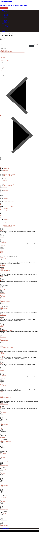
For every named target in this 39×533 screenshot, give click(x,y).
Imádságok (5, 16)
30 (0, 215)
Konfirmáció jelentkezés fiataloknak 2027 (6, 51)
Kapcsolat (7, 528)
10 (0, 186)
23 (0, 204)
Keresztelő (5, 24)
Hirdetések (5, 20)
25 (0, 209)
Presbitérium (6, 12)
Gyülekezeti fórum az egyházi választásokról (10, 206)
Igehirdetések (6, 15)
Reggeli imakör (2, 57)
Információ (3, 28)
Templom (1, 280)
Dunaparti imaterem (3, 242)
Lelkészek (5, 11)
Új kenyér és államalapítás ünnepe (9, 201)
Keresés (1, 44)
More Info (1, 244)
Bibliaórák (5, 17)
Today (1, 115)
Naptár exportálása (6, 22)
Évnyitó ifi (1, 70)
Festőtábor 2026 (2, 53)
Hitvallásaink (6, 14)
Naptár (5, 21)
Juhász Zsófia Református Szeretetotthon (6, 356)
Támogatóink (4, 31)
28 (0, 167)
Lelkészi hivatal (2, 230)
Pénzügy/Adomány (3, 528)
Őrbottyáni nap (5, 208)
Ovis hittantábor (5, 187)
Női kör (5, 18)
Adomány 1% (6, 30)
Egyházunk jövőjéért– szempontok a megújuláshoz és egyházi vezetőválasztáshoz (12, 52)
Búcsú (5, 27)
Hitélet (3, 13)
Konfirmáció (6, 25)
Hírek (3, 19)
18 (0, 197)
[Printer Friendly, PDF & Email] (36, 44)
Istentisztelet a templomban (8, 175)
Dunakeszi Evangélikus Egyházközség (6, 330)
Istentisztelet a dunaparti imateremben (5, 60)
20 (0, 200)
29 (0, 169)
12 (0, 189)
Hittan (3, 23)
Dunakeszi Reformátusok (6, 1)
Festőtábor (1, 252)
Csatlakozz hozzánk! (4, 8)
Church (1, 531)
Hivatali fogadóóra (3, 67)
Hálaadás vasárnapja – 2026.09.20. (5, 50)
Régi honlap (2, 6)
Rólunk (3, 10)
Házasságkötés (6, 26)
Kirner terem (2, 237)
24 (0, 207)
